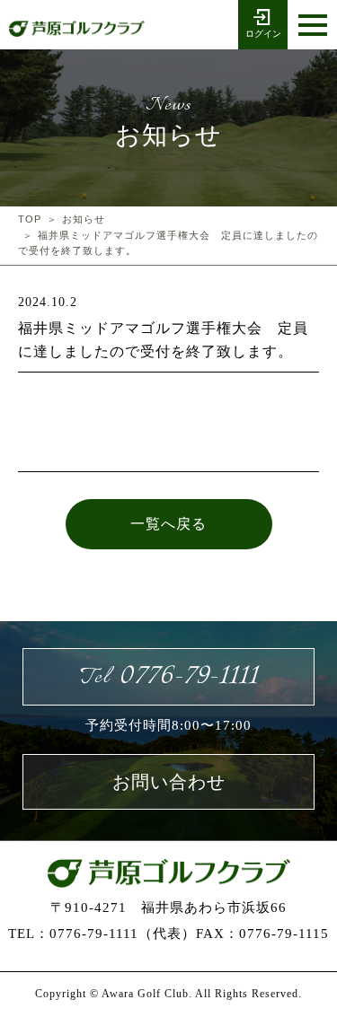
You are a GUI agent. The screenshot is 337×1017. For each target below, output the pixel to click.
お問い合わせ (169, 782)
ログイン (263, 34)
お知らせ (83, 219)
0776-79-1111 (169, 676)
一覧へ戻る (168, 523)
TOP (29, 219)
